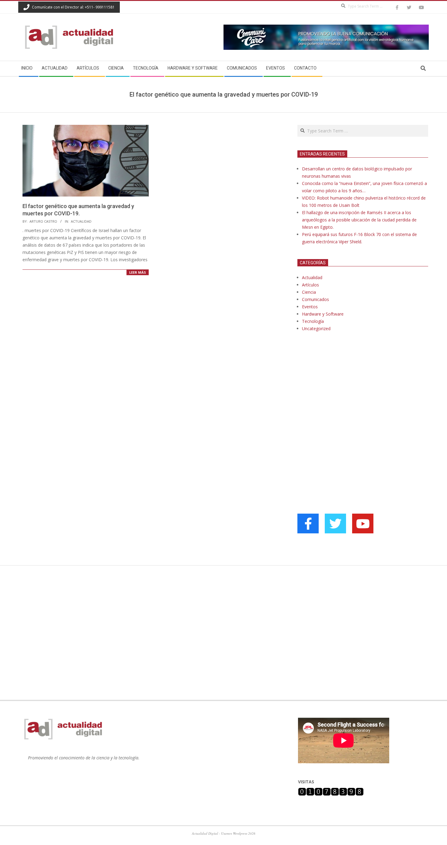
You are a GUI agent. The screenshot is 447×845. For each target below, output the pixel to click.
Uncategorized (316, 328)
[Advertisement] (343, 398)
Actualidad (81, 221)
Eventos (310, 307)
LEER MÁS (137, 272)
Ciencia (309, 292)
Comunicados (315, 299)
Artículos (310, 285)
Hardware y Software (323, 314)
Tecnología (313, 321)
